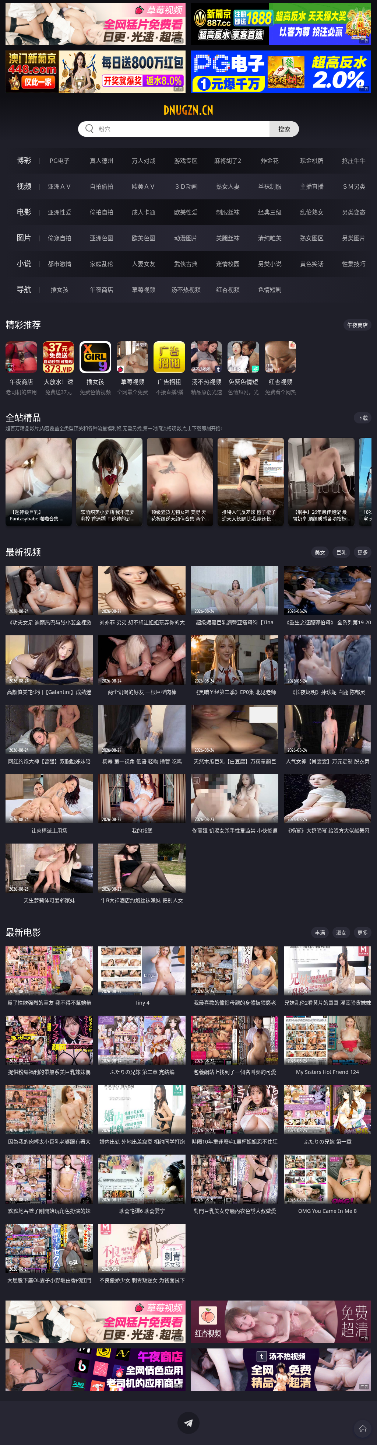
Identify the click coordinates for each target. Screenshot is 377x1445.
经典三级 (270, 212)
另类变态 (354, 212)
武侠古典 (186, 264)
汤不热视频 (186, 290)
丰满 (320, 932)
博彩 (24, 160)
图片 (24, 238)
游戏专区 (186, 161)
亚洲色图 (101, 238)
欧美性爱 (186, 212)
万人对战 (143, 161)
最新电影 (23, 932)
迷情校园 (228, 264)
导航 (24, 289)
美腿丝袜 (228, 238)
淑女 (341, 932)
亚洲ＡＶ (59, 186)
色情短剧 (270, 290)
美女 (320, 552)
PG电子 (60, 161)
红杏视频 (228, 290)
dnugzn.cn (188, 110)
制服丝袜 (228, 212)
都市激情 (59, 264)
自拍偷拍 (101, 186)
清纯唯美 (270, 238)
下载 (362, 417)
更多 (362, 552)
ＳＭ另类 (354, 186)
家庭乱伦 (101, 264)
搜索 (284, 129)
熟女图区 (312, 238)
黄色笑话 (312, 264)
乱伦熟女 (312, 212)
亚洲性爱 (59, 212)
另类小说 (270, 264)
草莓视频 (143, 290)
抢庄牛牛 (354, 161)
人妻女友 (143, 264)
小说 (24, 264)
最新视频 (23, 552)
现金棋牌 (312, 161)
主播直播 (312, 186)
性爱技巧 (354, 264)
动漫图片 (186, 238)
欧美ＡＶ (143, 186)
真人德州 (101, 161)
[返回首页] (362, 1429)
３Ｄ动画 (186, 186)
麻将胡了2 (227, 161)
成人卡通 (143, 212)
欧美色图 (143, 238)
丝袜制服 (270, 186)
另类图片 (354, 238)
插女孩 (59, 290)
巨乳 (341, 552)
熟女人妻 (228, 186)
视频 (24, 186)
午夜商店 (101, 290)
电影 (24, 212)
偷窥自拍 (59, 238)
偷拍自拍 (101, 212)
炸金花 (270, 161)
